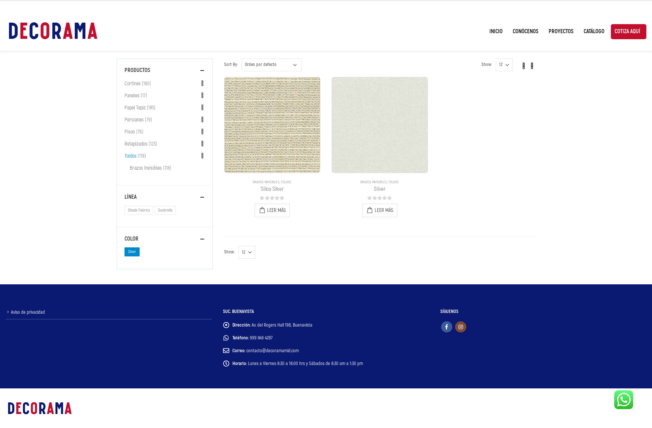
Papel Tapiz (135, 107)
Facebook (446, 327)
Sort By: (231, 64)
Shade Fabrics (139, 210)
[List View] (532, 64)
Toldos (286, 182)
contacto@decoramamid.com (272, 351)
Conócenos (525, 31)
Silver (132, 251)
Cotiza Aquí (627, 31)
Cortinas (133, 83)
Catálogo (594, 31)
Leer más (276, 210)
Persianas (134, 120)
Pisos (130, 132)
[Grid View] (523, 64)
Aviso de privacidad (28, 312)
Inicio (496, 31)
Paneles (132, 95)
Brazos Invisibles (266, 182)
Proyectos (561, 31)
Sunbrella (165, 210)
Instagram (460, 327)
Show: (486, 64)
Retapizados (136, 144)
